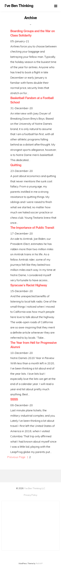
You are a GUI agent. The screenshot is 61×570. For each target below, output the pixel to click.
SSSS (14, 399)
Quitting (15, 165)
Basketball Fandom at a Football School (32, 100)
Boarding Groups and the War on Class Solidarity (32, 33)
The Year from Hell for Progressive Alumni (33, 344)
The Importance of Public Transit (32, 227)
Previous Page (16, 457)
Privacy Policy (30, 495)
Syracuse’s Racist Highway (28, 285)
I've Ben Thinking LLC (34, 488)
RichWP (39, 563)
